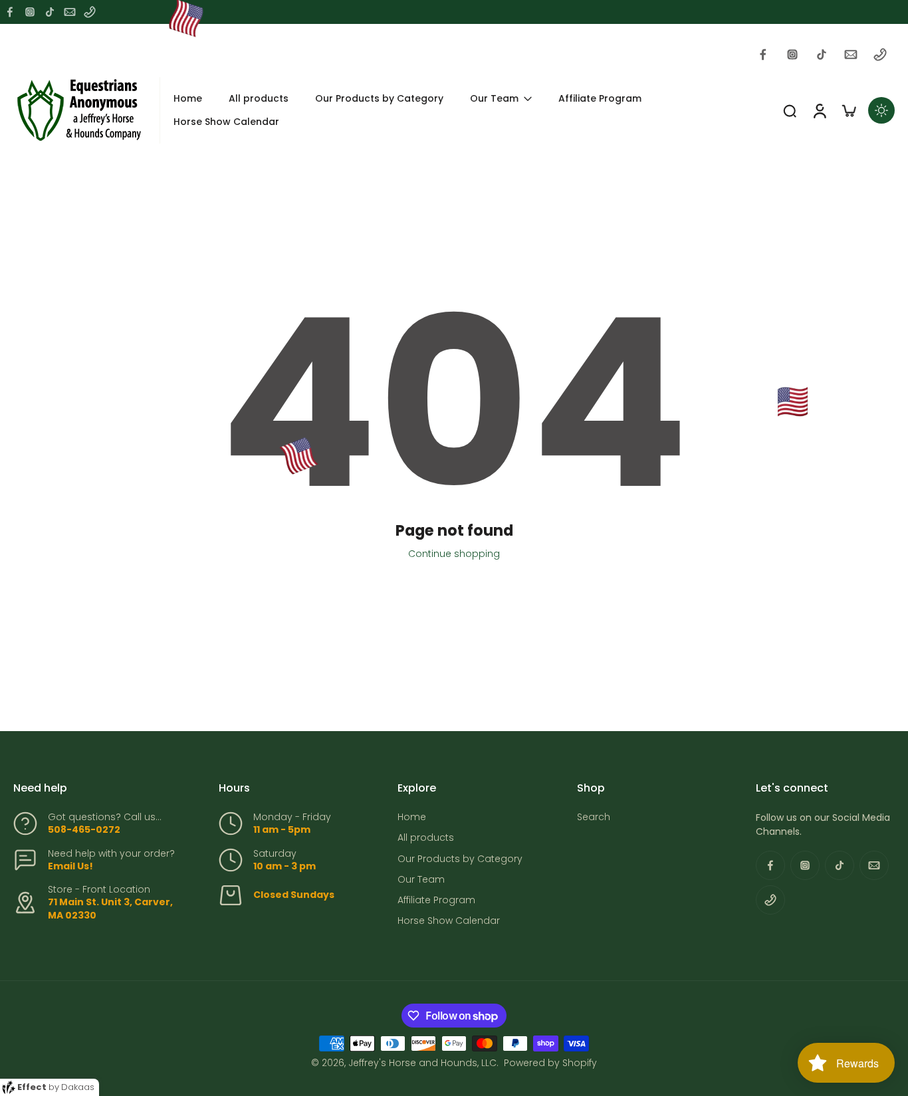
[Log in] (819, 110)
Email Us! (70, 866)
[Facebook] (10, 12)
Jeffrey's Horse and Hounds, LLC (422, 1062)
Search (593, 817)
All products (425, 837)
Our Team (421, 879)
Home (411, 817)
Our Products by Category (459, 859)
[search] (789, 110)
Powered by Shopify (550, 1062)
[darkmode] (881, 110)
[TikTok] (50, 12)
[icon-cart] (848, 110)
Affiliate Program (436, 900)
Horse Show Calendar (448, 921)
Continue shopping (454, 553)
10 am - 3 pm (284, 866)
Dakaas (77, 1087)
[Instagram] (30, 12)
